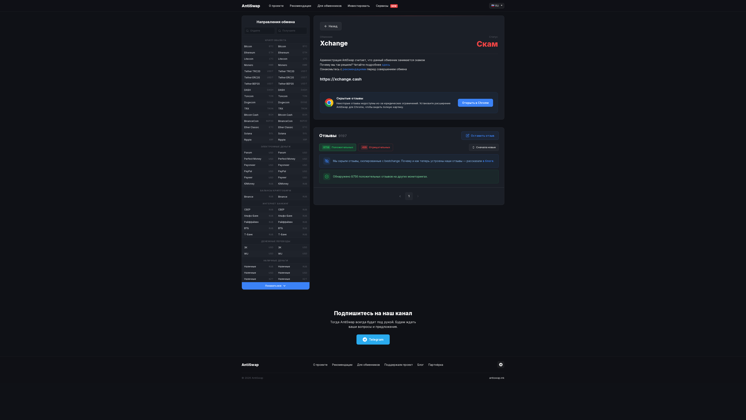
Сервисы (386, 5)
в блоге (488, 161)
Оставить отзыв (482, 135)
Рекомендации (300, 5)
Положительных (338, 147)
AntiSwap (251, 6)
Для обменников (329, 5)
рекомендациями (354, 69)
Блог (420, 364)
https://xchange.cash (341, 79)
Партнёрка (435, 364)
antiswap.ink (496, 377)
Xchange (334, 43)
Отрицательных (376, 147)
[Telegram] (500, 364)
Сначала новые (486, 147)
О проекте (276, 5)
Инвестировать (359, 5)
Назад (333, 26)
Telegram (376, 339)
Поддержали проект (398, 364)
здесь (386, 64)
